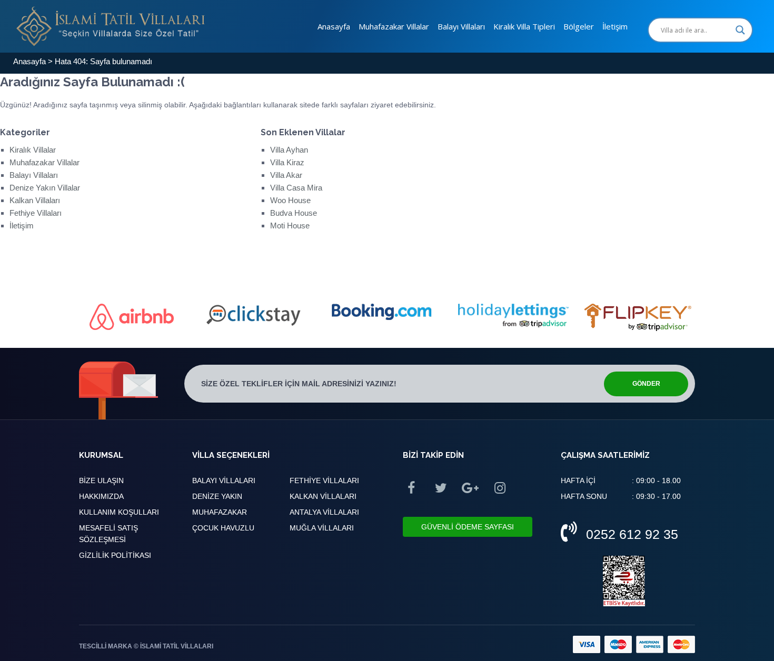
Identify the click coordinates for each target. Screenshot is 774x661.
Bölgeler (578, 26)
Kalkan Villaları (34, 200)
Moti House (290, 225)
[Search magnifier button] (740, 30)
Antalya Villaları (324, 512)
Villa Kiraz (287, 162)
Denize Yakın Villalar (44, 187)
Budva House (293, 212)
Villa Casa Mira (296, 187)
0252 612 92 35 (632, 534)
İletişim (615, 26)
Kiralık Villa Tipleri (524, 26)
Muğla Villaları (322, 528)
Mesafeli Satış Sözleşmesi (108, 534)
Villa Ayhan (289, 149)
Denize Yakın (217, 496)
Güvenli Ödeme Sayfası (467, 527)
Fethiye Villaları (35, 212)
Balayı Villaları (461, 26)
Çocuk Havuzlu (223, 528)
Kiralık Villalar (32, 149)
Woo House (290, 200)
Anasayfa (333, 26)
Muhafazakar (219, 512)
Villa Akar (286, 175)
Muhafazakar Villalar (394, 26)
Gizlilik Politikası (115, 555)
